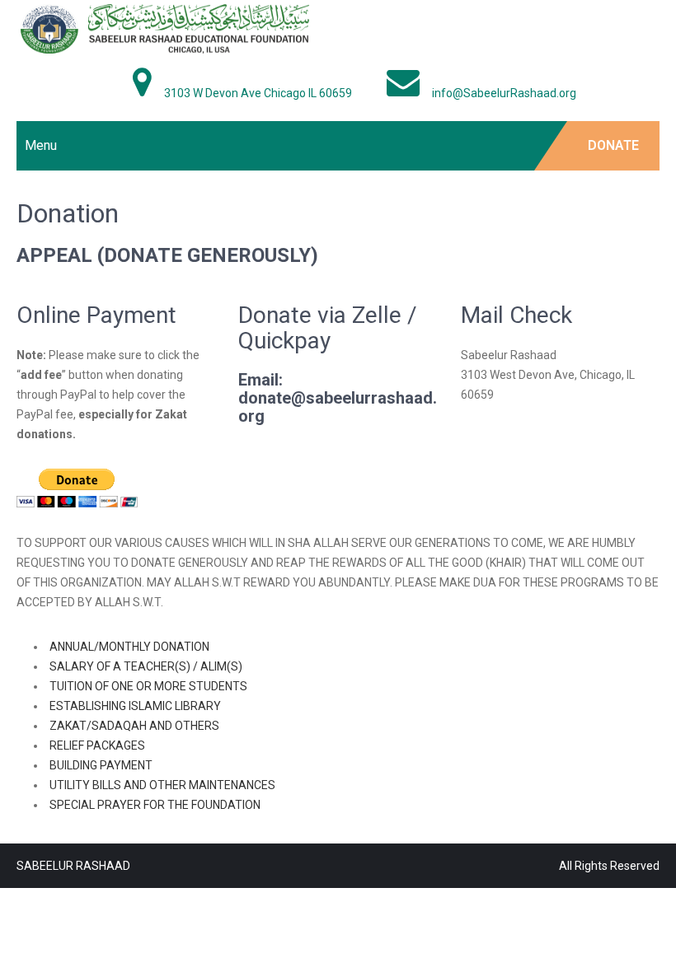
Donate (613, 145)
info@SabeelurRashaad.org (504, 93)
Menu (41, 145)
